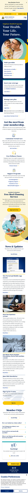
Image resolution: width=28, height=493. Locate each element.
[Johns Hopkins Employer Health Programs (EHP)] (7, 17)
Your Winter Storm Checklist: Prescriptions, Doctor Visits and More (13, 355)
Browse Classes (13, 165)
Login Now (6, 108)
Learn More (7, 91)
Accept (7, 491)
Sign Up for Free (14, 210)
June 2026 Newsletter (10, 376)
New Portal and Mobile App (12, 276)
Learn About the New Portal (11, 116)
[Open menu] (25, 17)
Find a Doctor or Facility (10, 69)
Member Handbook (11, 88)
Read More (5, 292)
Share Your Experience (9, 314)
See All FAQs (14, 417)
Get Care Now (13, 148)
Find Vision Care (8, 75)
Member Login (22, 14)
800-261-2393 (8, 14)
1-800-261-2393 (14, 471)
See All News (14, 254)
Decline (21, 491)
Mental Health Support (13, 185)
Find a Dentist (7, 71)
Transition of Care (13, 183)
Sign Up (13, 403)
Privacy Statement (5, 487)
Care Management (13, 179)
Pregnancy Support (13, 181)
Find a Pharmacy (8, 73)
